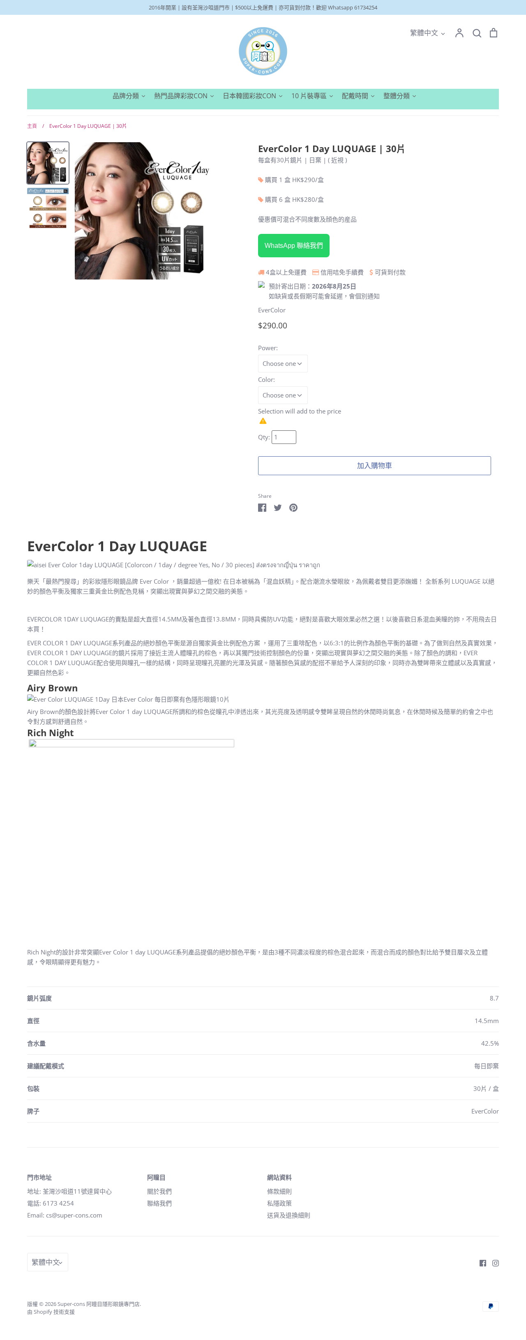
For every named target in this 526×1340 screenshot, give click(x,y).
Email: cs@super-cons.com (64, 1215)
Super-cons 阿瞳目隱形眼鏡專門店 (99, 1304)
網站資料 (279, 1177)
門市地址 (39, 1177)
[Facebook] (479, 1262)
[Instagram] (492, 1262)
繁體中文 (424, 32)
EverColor (272, 310)
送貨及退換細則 (288, 1215)
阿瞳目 (156, 1177)
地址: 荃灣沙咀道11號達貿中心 (69, 1191)
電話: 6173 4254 (50, 1203)
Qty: (265, 437)
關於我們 (159, 1191)
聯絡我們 (159, 1203)
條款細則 (279, 1191)
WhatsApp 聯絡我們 (294, 245)
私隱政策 (279, 1203)
